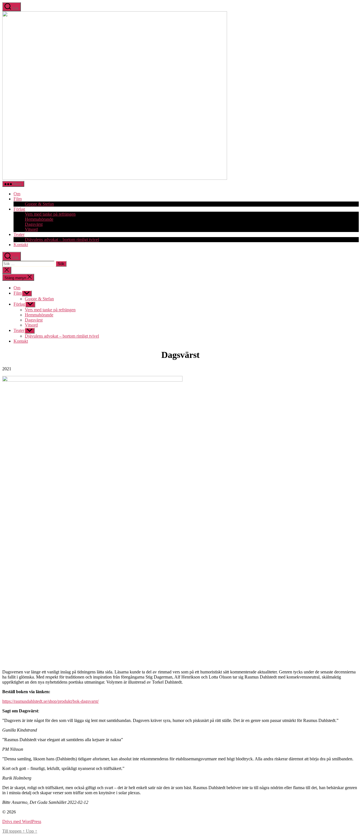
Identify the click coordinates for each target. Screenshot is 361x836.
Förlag (19, 209)
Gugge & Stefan (39, 204)
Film (18, 198)
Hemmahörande (39, 219)
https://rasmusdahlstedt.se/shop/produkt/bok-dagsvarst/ (50, 701)
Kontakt (21, 244)
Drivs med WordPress (21, 821)
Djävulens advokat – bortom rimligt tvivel (62, 239)
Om (17, 193)
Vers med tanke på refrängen (50, 214)
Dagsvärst (34, 224)
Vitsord (31, 229)
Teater (19, 234)
